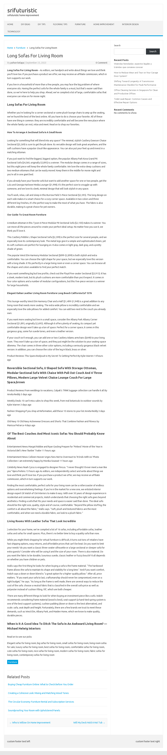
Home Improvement (103, 24)
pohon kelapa (17, 62)
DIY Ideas (25, 24)
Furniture (80, 24)
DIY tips (41, 24)
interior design (130, 24)
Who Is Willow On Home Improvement (29, 722)
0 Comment (101, 62)
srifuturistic (22, 10)
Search (117, 45)
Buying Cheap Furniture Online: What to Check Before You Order (40, 684)
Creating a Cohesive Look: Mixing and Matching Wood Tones (38, 693)
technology (13, 31)
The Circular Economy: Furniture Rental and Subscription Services (41, 701)
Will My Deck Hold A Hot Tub (89, 722)
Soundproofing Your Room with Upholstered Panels (34, 710)
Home (10, 24)
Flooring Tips (60, 24)
